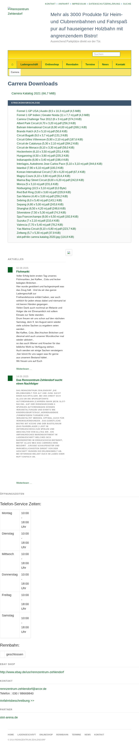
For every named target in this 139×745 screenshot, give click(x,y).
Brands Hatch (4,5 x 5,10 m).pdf (42, 131)
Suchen (125, 54)
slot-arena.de (9, 717)
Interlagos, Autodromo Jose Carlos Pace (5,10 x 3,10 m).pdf (59, 163)
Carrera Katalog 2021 (34, 93)
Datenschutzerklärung (104, 4)
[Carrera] (68, 252)
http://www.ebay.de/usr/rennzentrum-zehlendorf (32, 672)
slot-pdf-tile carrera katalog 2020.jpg (45, 236)
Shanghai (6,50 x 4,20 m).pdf (41, 208)
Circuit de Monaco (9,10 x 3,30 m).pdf (45, 147)
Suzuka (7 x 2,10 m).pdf (38, 220)
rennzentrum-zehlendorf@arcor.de (23, 689)
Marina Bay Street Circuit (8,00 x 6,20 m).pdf (50, 180)
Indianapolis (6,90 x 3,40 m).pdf (43, 159)
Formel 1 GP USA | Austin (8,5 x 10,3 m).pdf (49, 111)
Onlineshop (52, 64)
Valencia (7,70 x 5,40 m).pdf (40, 224)
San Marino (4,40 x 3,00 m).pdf (42, 196)
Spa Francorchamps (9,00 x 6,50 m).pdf (47, 216)
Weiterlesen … (24, 368)
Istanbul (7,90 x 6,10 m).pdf (40, 167)
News (105, 64)
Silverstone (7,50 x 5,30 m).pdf (41, 212)
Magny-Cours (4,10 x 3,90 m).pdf (43, 176)
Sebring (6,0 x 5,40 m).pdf (39, 200)
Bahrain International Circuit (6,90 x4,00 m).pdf (52, 127)
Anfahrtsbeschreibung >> (17, 700)
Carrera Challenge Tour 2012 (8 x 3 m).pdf (49, 119)
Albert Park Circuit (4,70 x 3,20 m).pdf (46, 123)
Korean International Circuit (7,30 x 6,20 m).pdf (51, 172)
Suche (127, 4)
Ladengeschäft (29, 64)
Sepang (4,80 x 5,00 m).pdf (40, 204)
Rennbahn (72, 64)
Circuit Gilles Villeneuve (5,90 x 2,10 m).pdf (50, 139)
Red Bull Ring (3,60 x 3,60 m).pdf (44, 192)
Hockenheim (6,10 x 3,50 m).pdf (43, 151)
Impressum (79, 4)
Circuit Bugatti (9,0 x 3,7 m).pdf (42, 135)
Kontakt (50, 4)
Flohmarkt (22, 271)
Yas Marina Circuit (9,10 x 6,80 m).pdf (46, 228)
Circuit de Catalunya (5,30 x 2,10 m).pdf (47, 143)
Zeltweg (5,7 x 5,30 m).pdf (39, 232)
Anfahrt (63, 4)
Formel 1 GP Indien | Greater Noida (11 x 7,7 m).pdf (53, 115)
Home (12, 64)
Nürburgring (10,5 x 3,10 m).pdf (41, 188)
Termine (90, 64)
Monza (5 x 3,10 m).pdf (37, 184)
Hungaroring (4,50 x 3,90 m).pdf (43, 155)
